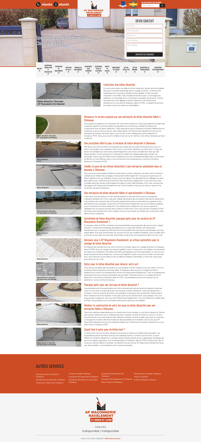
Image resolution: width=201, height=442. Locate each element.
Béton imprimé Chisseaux (111, 382)
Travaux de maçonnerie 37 (78, 69)
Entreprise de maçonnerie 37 (59, 69)
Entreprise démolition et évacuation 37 (48, 69)
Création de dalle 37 (68, 69)
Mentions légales (112, 438)
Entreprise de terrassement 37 (145, 69)
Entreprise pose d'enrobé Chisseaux (50, 380)
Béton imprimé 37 (134, 69)
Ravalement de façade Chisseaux (147, 374)
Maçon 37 (39, 69)
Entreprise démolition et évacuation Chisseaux (83, 381)
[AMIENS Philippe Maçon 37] (100, 409)
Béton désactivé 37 (126, 69)
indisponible (46, 4)
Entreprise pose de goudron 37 (98, 69)
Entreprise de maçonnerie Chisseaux (83, 377)
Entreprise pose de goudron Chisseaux (47, 375)
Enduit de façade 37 (107, 69)
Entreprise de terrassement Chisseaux (116, 379)
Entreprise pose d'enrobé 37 (88, 69)
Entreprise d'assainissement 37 (158, 69)
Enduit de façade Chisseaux (145, 380)
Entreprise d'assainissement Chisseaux (112, 375)
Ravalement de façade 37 (116, 69)
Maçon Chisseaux (141, 377)
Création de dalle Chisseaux (80, 374)
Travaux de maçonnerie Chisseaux (49, 383)
